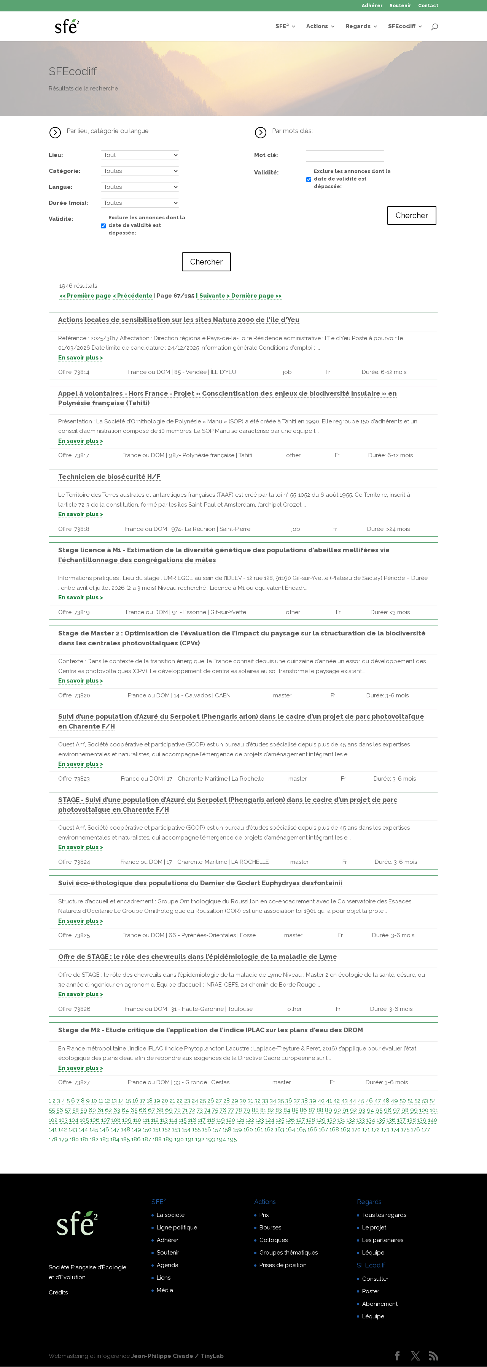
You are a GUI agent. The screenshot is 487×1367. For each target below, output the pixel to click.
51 (410, 1100)
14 (121, 1100)
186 (136, 1139)
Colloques (273, 1240)
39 (312, 1100)
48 (385, 1100)
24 (195, 1100)
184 (114, 1139)
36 (288, 1100)
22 (180, 1100)
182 (94, 1139)
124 (270, 1120)
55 (52, 1110)
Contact (428, 5)
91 (345, 1110)
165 (301, 1129)
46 (369, 1100)
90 (337, 1110)
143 (72, 1129)
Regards (358, 27)
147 (115, 1129)
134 (370, 1120)
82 (270, 1110)
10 (94, 1100)
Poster (370, 1291)
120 (230, 1120)
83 (278, 1110)
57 (68, 1110)
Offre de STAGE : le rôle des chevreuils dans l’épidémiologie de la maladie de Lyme (197, 956)
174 (395, 1129)
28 (226, 1100)
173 (385, 1129)
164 (290, 1129)
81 (263, 1110)
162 (269, 1129)
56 (59, 1110)
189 (168, 1139)
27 (219, 1100)
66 (142, 1110)
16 (135, 1100)
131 (341, 1120)
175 (405, 1129)
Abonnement (380, 1303)
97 (396, 1110)
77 (231, 1110)
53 (425, 1100)
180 (74, 1139)
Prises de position (283, 1265)
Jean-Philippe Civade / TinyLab (177, 1356)
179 (63, 1139)
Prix (264, 1215)
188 (157, 1139)
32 (258, 1100)
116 (192, 1120)
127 (300, 1120)
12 (107, 1100)
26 (210, 1100)
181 (84, 1139)
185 (125, 1139)
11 (101, 1100)
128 (310, 1120)
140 (432, 1120)
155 (196, 1129)
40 (321, 1100)
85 (295, 1110)
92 (353, 1110)
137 (401, 1120)
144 (83, 1129)
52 (417, 1100)
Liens (163, 1277)
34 (273, 1100)
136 (391, 1120)
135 (381, 1120)
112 (155, 1120)
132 (351, 1120)
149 (136, 1129)
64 (125, 1110)
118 (211, 1120)
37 (297, 1100)
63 (116, 1110)
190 (179, 1139)
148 (125, 1129)
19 (157, 1100)
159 (237, 1129)
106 (95, 1120)
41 (329, 1100)
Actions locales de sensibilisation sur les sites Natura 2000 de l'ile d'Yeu (178, 319)
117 (201, 1120)
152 (166, 1129)
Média (165, 1290)
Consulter (375, 1278)
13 (114, 1100)
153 (176, 1129)
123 (260, 1120)
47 (377, 1100)
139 (422, 1120)
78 (239, 1110)
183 (104, 1139)
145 (93, 1129)
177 (426, 1129)
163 (279, 1129)
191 (189, 1139)
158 (227, 1129)
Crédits (58, 1292)
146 (104, 1129)
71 (185, 1110)
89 (328, 1110)
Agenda (167, 1265)
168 (334, 1129)
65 (134, 1110)
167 (323, 1129)
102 (53, 1120)
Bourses (270, 1227)
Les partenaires (382, 1240)
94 (370, 1110)
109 (127, 1120)
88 (320, 1110)
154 (186, 1129)
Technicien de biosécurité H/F (109, 476)
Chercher (206, 261)
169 (345, 1129)
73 (200, 1110)
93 (361, 1110)
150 (147, 1129)
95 (379, 1110)
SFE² (282, 27)
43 (344, 1100)
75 (215, 1110)
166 (312, 1129)
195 (232, 1139)
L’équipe (373, 1252)
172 (375, 1129)
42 (336, 1100)
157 (217, 1129)
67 (151, 1110)
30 (243, 1100)
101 (434, 1110)
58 (75, 1110)
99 (414, 1110)
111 (146, 1120)
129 (321, 1120)
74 (207, 1110)
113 (164, 1120)
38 (304, 1100)
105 (84, 1120)
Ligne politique (177, 1227)
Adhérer (372, 5)
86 (303, 1110)
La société (171, 1215)
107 (105, 1120)
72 (192, 1110)
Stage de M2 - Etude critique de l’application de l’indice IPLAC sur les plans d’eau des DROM (210, 1030)
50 (402, 1100)
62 (108, 1110)
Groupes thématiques (288, 1252)
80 (255, 1110)
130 (331, 1120)
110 (137, 1120)
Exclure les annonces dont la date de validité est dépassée (146, 225)
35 (281, 1100)
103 (63, 1120)
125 (280, 1120)
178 (53, 1139)
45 (361, 1100)
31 (250, 1100)
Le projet (374, 1227)
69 (169, 1110)
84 (286, 1110)
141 (53, 1129)
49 (394, 1100)
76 (223, 1110)
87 (312, 1110)
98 (405, 1110)
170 (356, 1129)
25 (203, 1100)
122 (250, 1120)
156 (206, 1129)
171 (366, 1129)
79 (247, 1110)
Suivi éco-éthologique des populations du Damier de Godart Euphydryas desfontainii (200, 883)
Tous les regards (384, 1215)
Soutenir (400, 5)
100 (423, 1110)
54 (433, 1100)
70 (177, 1110)
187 (146, 1139)
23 (187, 1100)
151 (157, 1129)
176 (415, 1129)
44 (352, 1100)
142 (62, 1129)
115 (182, 1120)
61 (100, 1110)
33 (265, 1100)
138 (411, 1120)
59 (83, 1110)
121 (240, 1120)
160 (248, 1129)
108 (116, 1120)
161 (259, 1129)
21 (172, 1100)
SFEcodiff (401, 27)
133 (360, 1120)
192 (199, 1139)
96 (388, 1110)
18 (150, 1100)
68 (160, 1110)
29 (234, 1100)
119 (220, 1120)
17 (142, 1100)
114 (173, 1120)
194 (221, 1139)
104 (73, 1120)
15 (128, 1100)
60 (92, 1110)
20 (165, 1100)
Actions (317, 27)
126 (290, 1120)
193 (210, 1139)
